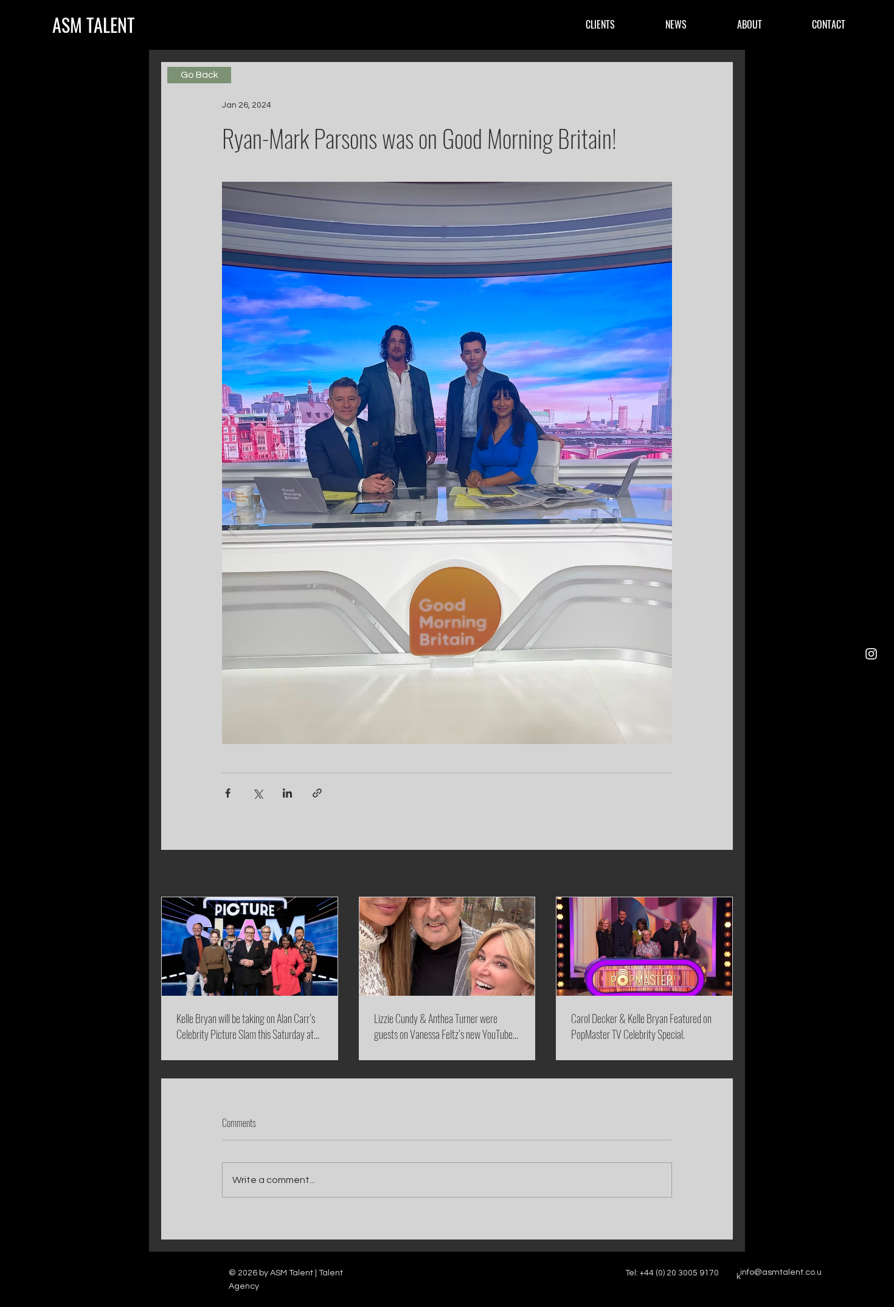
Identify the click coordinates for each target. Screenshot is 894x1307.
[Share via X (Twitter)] (257, 793)
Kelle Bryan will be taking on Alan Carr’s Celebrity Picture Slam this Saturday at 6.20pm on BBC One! (245, 1026)
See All (719, 874)
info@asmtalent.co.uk (779, 1274)
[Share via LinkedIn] (287, 793)
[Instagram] (871, 653)
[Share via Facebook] (228, 793)
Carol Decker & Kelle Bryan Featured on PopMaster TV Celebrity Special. (641, 1026)
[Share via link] (317, 793)
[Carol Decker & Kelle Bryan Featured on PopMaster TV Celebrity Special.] (644, 946)
